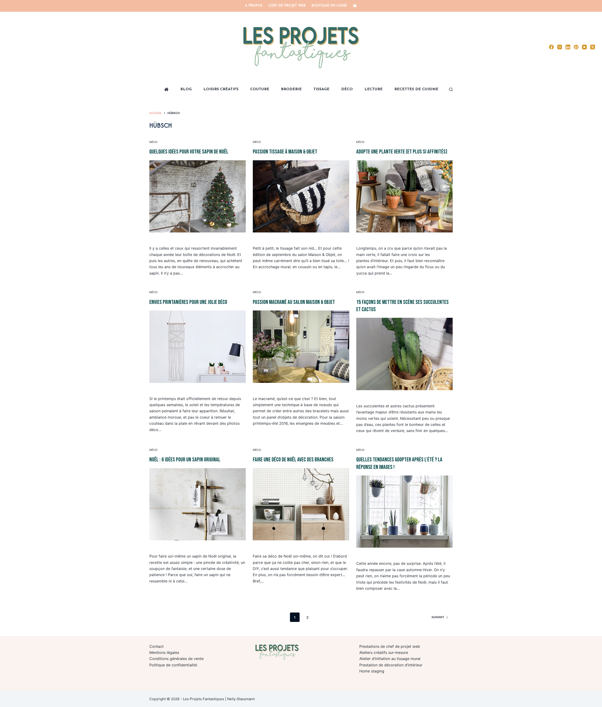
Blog (186, 89)
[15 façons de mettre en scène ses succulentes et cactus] (404, 354)
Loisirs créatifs (220, 89)
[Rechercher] (451, 89)
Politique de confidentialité (173, 665)
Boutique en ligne (329, 6)
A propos (253, 6)
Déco (347, 89)
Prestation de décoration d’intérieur (390, 665)
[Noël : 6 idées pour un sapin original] (197, 504)
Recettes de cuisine (416, 89)
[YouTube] (584, 47)
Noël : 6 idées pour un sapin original (184, 459)
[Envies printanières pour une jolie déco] (197, 346)
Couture (259, 89)
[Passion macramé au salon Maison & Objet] (301, 346)
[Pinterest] (576, 47)
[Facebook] (551, 47)
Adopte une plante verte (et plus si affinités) (401, 151)
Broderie (291, 89)
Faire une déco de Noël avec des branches (293, 459)
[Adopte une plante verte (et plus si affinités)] (404, 196)
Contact (156, 646)
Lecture (373, 89)
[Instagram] (559, 47)
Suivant (438, 617)
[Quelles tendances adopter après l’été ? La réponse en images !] (404, 511)
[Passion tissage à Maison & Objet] (301, 196)
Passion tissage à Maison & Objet (285, 151)
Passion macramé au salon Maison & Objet (294, 302)
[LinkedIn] (568, 47)
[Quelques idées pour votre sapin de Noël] (197, 196)
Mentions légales (164, 652)
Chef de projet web (287, 6)
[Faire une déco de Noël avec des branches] (301, 504)
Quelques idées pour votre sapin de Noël (188, 151)
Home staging (371, 671)
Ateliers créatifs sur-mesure (383, 652)
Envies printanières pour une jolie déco (188, 302)
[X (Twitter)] (592, 47)
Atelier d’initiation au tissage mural (389, 658)
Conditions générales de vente (176, 658)
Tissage (321, 89)
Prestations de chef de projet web (389, 646)
